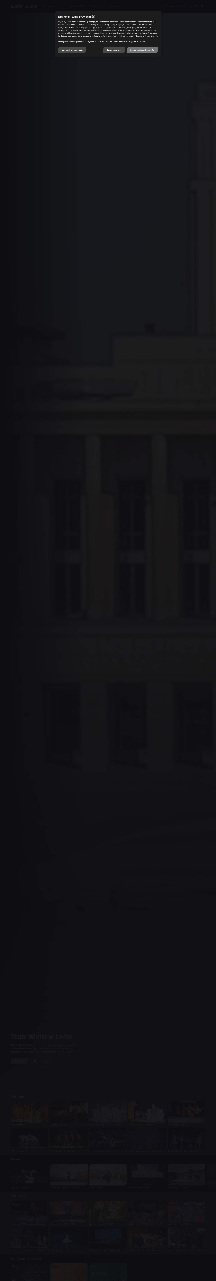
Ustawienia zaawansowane (72, 50)
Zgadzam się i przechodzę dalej (142, 50)
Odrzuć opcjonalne (114, 50)
